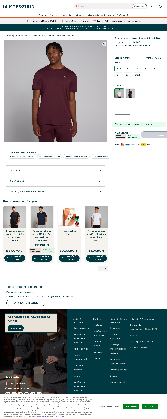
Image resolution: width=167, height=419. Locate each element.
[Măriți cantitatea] (127, 111)
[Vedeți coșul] (160, 6)
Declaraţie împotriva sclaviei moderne (118, 349)
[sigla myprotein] (18, 6)
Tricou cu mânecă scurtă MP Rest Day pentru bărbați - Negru (15, 235)
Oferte (133, 335)
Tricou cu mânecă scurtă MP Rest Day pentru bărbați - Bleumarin (42, 235)
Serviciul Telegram (138, 348)
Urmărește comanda (79, 367)
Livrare (77, 376)
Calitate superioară (115, 336)
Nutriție (53, 15)
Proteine (43, 15)
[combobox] (111, 6)
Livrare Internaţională (80, 357)
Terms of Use (58, 417)
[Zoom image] (104, 44)
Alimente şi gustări (96, 15)
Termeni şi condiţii (118, 370)
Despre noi (115, 328)
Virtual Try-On (153, 58)
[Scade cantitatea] (118, 111)
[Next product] (105, 268)
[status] (122, 111)
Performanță (122, 15)
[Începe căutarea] (77, 6)
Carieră (113, 376)
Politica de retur (81, 349)
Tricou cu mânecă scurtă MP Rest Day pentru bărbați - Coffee (44, 35)
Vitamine (80, 15)
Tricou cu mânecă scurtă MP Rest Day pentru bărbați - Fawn (96, 235)
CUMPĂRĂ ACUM (16, 258)
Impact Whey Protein (69, 232)
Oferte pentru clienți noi (141, 341)
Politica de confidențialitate (117, 361)
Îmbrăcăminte (66, 15)
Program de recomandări (144, 327)
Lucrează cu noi (117, 382)
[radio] (118, 68)
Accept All (149, 406)
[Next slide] (107, 239)
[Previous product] (100, 268)
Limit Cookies (131, 406)
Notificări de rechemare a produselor (79, 338)
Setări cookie (12, 377)
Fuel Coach (140, 6)
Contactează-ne (81, 328)
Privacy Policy (44, 417)
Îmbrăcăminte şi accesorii (100, 333)
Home (10, 35)
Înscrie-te (15, 328)
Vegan (111, 15)
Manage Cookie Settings (109, 406)
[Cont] (152, 6)
